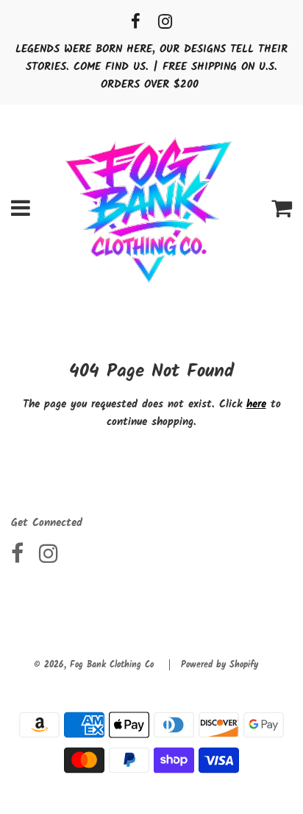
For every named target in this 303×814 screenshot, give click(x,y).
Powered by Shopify (219, 665)
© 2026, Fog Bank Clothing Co (94, 665)
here (256, 404)
